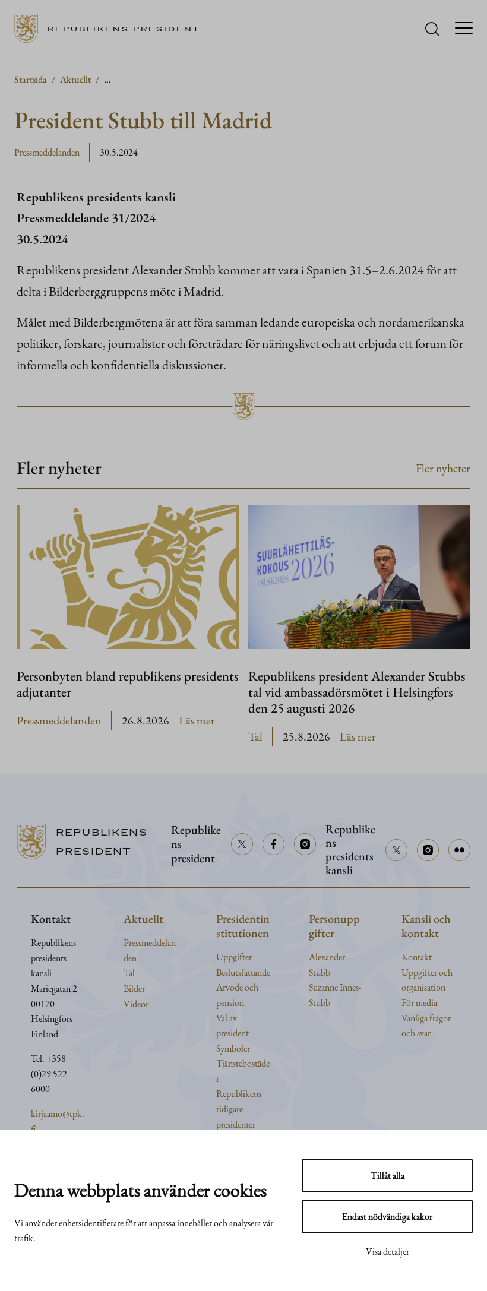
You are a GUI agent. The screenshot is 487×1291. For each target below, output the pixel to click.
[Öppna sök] (432, 29)
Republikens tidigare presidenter (238, 1108)
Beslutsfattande (243, 972)
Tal (255, 736)
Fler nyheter (443, 468)
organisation (423, 987)
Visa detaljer (387, 1251)
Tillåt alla (387, 1175)
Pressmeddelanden (47, 152)
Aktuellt (75, 79)
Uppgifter (234, 957)
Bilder (134, 988)
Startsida (30, 79)
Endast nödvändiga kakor (387, 1216)
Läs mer (197, 721)
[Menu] (464, 29)
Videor (136, 1004)
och (446, 972)
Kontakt (416, 957)
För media (419, 1002)
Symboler (233, 1048)
